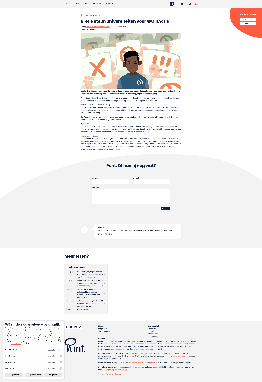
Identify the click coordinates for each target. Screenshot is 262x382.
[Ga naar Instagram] (186, 4)
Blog (78, 4)
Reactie (95, 187)
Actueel (68, 4)
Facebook (142, 363)
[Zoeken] (171, 4)
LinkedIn (152, 363)
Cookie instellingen (105, 374)
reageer (248, 19)
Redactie (110, 4)
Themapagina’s (154, 336)
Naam (95, 178)
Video (86, 4)
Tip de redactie (104, 331)
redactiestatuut (178, 356)
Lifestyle (151, 331)
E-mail (136, 178)
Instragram (133, 363)
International (153, 334)
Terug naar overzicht (91, 15)
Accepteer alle (14, 375)
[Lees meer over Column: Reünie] (86, 310)
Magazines (102, 328)
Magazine (97, 4)
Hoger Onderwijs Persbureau (97, 26)
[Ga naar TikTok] (190, 4)
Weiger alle (53, 375)
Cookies (118, 374)
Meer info (51, 350)
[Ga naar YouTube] (182, 4)
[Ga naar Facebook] (178, 4)
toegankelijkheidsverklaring (116, 369)
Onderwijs (152, 328)
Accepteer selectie (34, 375)
